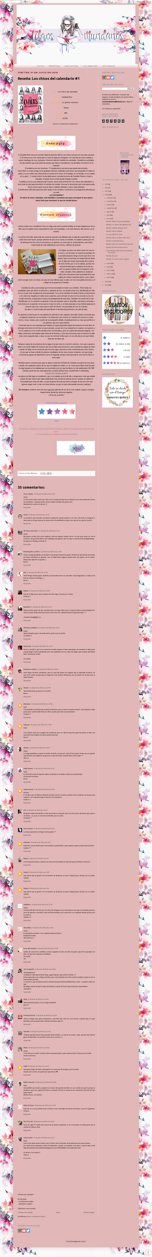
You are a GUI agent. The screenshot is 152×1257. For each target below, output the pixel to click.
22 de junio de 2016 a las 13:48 (47, 948)
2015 (106, 282)
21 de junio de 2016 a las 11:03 (44, 494)
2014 (106, 285)
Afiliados (108, 66)
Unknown (27, 725)
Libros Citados (28, 494)
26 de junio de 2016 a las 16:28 (45, 1082)
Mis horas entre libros (31, 531)
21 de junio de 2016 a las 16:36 (47, 669)
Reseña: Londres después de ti (116, 228)
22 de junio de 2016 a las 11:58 (42, 928)
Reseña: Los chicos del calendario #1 (118, 225)
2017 (106, 191)
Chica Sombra (28, 829)
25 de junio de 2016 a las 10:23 (38, 1066)
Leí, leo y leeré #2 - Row (114, 234)
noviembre (110, 201)
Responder (27, 507)
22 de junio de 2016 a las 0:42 (38, 858)
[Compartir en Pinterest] (50, 473)
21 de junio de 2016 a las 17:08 (41, 725)
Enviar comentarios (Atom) (36, 1216)
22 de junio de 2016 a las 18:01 (38, 999)
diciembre (110, 198)
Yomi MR (26, 1032)
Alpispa (26, 748)
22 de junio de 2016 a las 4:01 (39, 888)
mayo (109, 263)
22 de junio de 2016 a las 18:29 (46, 1015)
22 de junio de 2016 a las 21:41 (40, 1032)
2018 (106, 188)
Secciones (71, 66)
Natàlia (26, 591)
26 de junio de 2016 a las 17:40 (45, 1105)
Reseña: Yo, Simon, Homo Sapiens (117, 259)
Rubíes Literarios (29, 1082)
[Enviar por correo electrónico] (41, 473)
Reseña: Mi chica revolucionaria (117, 247)
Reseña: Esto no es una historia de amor (119, 244)
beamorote (27, 646)
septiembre (111, 208)
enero (109, 277)
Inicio (40, 66)
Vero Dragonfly (29, 969)
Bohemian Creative (30, 669)
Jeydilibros (27, 905)
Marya (26, 858)
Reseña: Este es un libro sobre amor (118, 238)
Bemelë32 (27, 607)
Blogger (83, 1241)
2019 (106, 184)
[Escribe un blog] (44, 473)
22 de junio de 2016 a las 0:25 (41, 842)
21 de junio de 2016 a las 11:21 (49, 531)
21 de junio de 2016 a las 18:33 (39, 748)
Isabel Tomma (28, 769)
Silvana (26, 872)
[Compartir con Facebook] (48, 473)
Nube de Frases (29, 1105)
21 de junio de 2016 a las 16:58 (41, 704)
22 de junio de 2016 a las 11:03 (41, 905)
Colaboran (90, 66)
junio (108, 219)
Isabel (25, 1066)
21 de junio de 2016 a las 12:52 (42, 646)
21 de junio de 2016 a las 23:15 (44, 829)
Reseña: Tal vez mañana (114, 231)
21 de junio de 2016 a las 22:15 (44, 789)
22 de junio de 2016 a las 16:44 (45, 969)
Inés (25, 572)
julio (108, 215)
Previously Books (29, 1015)
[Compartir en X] (46, 473)
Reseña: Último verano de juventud (118, 221)
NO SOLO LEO (28, 1122)
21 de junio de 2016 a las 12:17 (41, 607)
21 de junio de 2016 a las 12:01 (37, 572)
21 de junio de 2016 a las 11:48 (50, 552)
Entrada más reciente (25, 1212)
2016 (106, 195)
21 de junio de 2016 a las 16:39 (40, 688)
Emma (26, 515)
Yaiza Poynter (28, 1138)
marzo (109, 270)
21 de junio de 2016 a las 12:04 (39, 591)
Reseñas (54, 66)
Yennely (26, 688)
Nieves (26, 1048)
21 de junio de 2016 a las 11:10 (38, 515)
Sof (25, 810)
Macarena (27, 704)
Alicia (25, 999)
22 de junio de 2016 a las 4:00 (39, 872)
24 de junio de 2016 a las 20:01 (39, 1048)
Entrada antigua (89, 1212)
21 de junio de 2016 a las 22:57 (37, 810)
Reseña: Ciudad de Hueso (115, 241)
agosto (109, 212)
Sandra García (28, 789)
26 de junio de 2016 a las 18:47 (44, 1122)
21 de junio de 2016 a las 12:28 (48, 628)
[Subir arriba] (148, 1252)
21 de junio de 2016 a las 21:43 (43, 769)
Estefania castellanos (31, 628)
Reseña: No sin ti (111, 256)
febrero (109, 274)
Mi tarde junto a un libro (32, 552)
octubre (109, 205)
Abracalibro (27, 928)
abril (108, 267)
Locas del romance (30, 948)
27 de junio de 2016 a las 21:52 (43, 1138)
